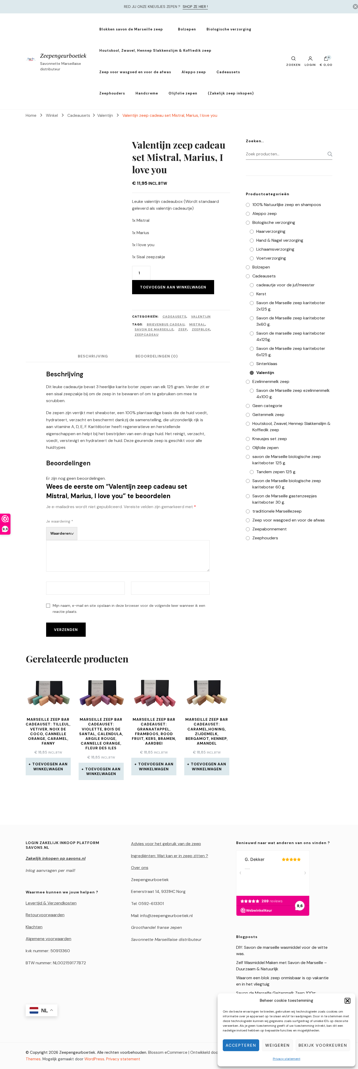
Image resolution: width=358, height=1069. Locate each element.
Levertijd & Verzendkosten (51, 903)
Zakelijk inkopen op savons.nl (55, 858)
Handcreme (146, 93)
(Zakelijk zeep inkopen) (231, 93)
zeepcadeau (147, 335)
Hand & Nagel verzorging (279, 240)
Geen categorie (267, 405)
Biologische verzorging (229, 29)
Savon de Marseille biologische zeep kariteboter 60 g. (286, 484)
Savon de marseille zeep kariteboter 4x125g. (290, 336)
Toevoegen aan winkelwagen (173, 287)
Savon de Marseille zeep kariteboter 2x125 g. (290, 306)
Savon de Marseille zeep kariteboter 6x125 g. (290, 351)
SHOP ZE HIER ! (195, 6)
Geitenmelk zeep (268, 414)
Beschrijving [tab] (93, 356)
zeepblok (201, 329)
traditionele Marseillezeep (277, 511)
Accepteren (241, 1045)
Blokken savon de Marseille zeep (131, 29)
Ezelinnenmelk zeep (270, 381)
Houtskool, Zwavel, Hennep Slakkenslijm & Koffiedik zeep (155, 50)
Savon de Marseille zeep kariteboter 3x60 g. (290, 321)
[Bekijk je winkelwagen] (326, 59)
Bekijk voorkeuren (323, 1045)
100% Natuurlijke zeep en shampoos (286, 204)
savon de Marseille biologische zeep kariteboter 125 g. (286, 460)
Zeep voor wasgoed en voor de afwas (135, 72)
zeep (182, 329)
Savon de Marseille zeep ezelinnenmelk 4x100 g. (293, 393)
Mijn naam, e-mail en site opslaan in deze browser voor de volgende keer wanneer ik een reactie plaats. (129, 608)
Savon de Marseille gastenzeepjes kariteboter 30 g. (284, 499)
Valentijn (201, 316)
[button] (347, 1000)
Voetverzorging (271, 258)
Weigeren (277, 1045)
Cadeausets (228, 72)
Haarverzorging (270, 231)
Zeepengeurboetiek (63, 55)
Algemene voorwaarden (48, 938)
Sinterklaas (266, 363)
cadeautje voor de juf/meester (285, 285)
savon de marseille (154, 329)
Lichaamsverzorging (275, 249)
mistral (197, 324)
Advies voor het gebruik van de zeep (166, 843)
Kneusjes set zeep (269, 438)
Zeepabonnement (269, 529)
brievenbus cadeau (166, 324)
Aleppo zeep (194, 72)
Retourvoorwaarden (45, 915)
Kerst (261, 294)
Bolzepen (187, 29)
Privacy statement (286, 1059)
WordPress (94, 1059)
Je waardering (59, 521)
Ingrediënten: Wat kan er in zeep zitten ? (169, 856)
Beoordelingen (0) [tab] (156, 356)
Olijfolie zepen (183, 93)
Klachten (34, 927)
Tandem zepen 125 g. (276, 472)
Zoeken (328, 154)
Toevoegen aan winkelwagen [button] (50, 766)
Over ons (139, 867)
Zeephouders (112, 93)
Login (310, 64)
